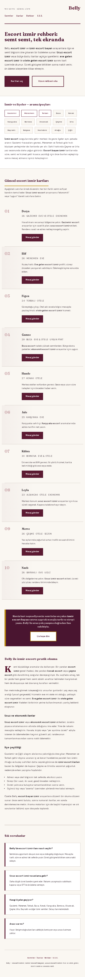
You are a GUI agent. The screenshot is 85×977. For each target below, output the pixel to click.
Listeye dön (43, 636)
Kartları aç (17, 81)
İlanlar (19, 16)
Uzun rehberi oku (48, 81)
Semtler (9, 16)
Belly (74, 8)
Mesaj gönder (32, 237)
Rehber (30, 16)
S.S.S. (40, 16)
